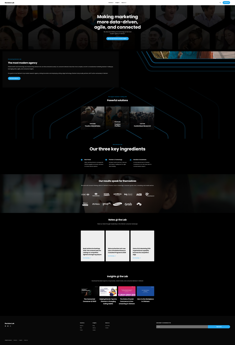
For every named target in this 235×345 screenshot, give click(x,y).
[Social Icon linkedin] (6, 326)
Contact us (226, 2)
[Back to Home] (9, 2)
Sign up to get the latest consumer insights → (117, 38)
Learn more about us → (14, 78)
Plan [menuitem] (81, 327)
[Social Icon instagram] (10, 326)
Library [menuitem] (94, 327)
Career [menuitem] (106, 327)
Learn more (92, 126)
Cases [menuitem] (94, 330)
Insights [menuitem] (117, 2)
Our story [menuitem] (107, 325)
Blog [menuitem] (94, 325)
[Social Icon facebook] (8, 326)
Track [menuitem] (81, 330)
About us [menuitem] (124, 2)
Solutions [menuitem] (111, 2)
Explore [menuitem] (81, 325)
